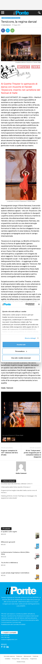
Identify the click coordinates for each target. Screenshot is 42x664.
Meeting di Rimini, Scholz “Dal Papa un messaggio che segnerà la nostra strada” (19, 497)
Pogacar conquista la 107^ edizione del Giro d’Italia (9, 452)
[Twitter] (8, 30)
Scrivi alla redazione (9, 656)
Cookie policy (24, 658)
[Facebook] (3, 30)
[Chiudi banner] (39, 304)
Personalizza (19, 351)
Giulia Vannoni (6, 25)
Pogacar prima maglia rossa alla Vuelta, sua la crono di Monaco (19, 491)
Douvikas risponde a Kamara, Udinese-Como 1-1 (16, 483)
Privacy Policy (15, 658)
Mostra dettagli (30, 338)
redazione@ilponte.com (9, 639)
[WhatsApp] (12, 30)
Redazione (19, 656)
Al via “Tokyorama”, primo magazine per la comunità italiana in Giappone (32, 453)
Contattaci (7, 658)
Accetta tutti (21, 344)
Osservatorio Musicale (10, 18)
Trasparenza (33, 658)
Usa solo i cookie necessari (21, 358)
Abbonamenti (27, 656)
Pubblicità (35, 656)
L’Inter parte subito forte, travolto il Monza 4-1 (15, 487)
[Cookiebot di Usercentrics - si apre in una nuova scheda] (26, 304)
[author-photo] (21, 466)
